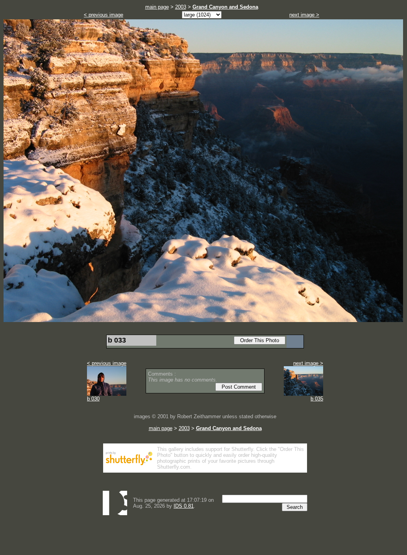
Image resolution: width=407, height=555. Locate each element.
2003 (180, 7)
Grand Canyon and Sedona (225, 7)
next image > (304, 15)
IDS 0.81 (184, 506)
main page (157, 7)
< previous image (103, 15)
